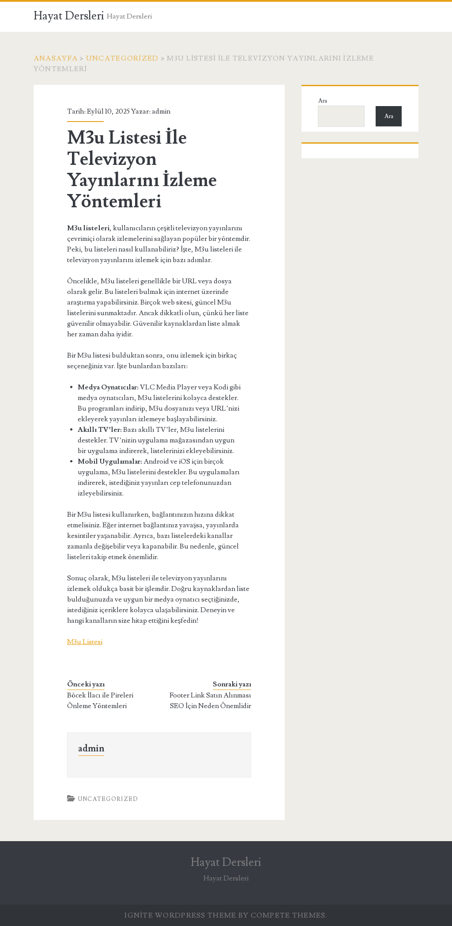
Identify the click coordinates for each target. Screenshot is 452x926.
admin (161, 111)
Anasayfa (56, 58)
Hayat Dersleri (69, 15)
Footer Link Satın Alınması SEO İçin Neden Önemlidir (210, 700)
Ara (322, 100)
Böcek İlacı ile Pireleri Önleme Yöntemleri (100, 700)
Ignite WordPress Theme (180, 915)
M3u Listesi (84, 641)
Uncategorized (122, 58)
